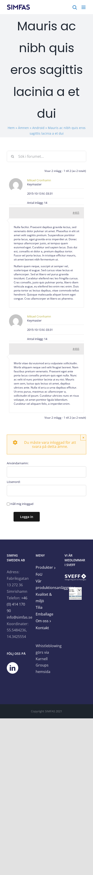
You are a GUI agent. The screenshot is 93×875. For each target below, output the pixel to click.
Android (38, 128)
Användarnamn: (17, 463)
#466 (76, 349)
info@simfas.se (19, 617)
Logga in (26, 517)
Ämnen (23, 128)
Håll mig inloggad (21, 504)
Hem (11, 128)
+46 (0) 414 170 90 (17, 604)
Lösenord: (13, 482)
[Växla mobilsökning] (74, 7)
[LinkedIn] (12, 668)
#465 (76, 213)
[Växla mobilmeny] (83, 7)
